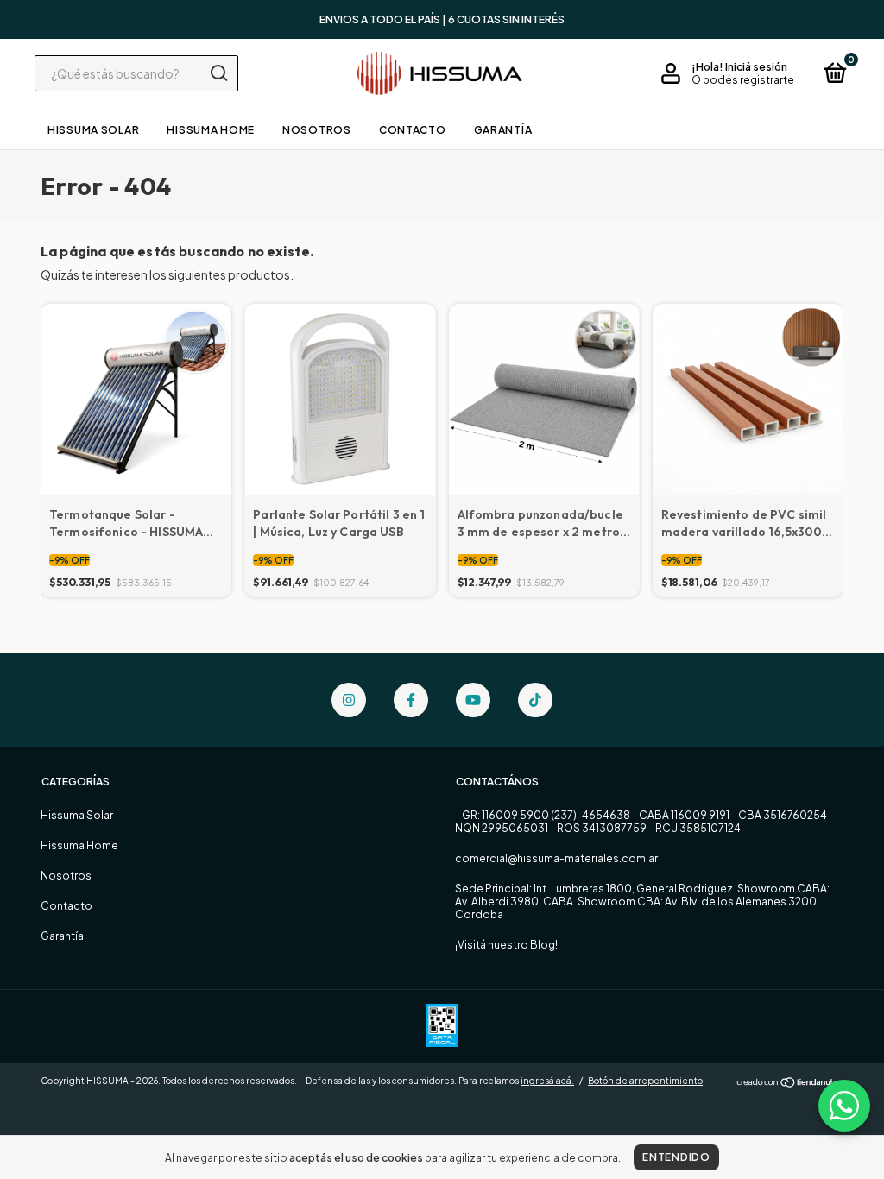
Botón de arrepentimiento (645, 1080)
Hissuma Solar (93, 129)
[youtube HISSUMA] (473, 700)
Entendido (676, 1157)
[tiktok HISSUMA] (535, 700)
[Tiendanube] (789, 1082)
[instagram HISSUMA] (349, 700)
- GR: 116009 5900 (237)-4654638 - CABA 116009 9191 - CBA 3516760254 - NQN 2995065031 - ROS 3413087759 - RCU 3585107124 (644, 822)
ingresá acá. (547, 1080)
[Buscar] (218, 73)
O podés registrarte (742, 79)
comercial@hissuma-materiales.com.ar (556, 858)
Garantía (503, 129)
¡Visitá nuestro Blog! (506, 944)
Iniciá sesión (756, 66)
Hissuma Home (211, 129)
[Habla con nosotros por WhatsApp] (844, 1106)
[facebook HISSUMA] (411, 700)
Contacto (412, 129)
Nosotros (316, 129)
